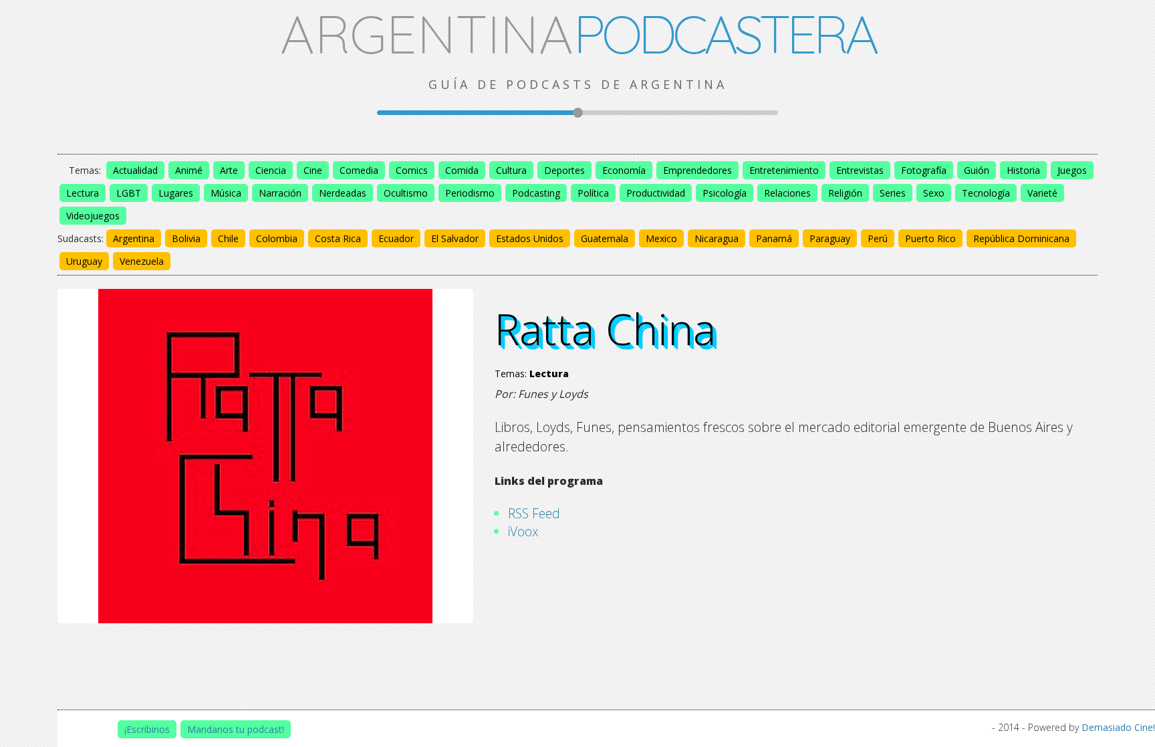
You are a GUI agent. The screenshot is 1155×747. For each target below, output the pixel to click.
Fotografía (923, 170)
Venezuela (142, 261)
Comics (412, 170)
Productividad (655, 193)
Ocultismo (406, 193)
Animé (189, 170)
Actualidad (135, 170)
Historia (1023, 170)
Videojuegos (93, 215)
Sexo (933, 193)
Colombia (276, 238)
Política (593, 193)
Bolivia (186, 238)
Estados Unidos (529, 238)
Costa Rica (338, 238)
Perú (878, 238)
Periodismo (470, 193)
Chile (228, 238)
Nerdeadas (342, 193)
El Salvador (455, 238)
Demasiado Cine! (1118, 727)
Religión (845, 193)
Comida (462, 170)
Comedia (359, 170)
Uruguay (84, 261)
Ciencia (270, 170)
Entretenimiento (784, 170)
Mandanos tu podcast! (235, 729)
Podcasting (536, 193)
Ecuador (396, 238)
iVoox (523, 531)
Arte (229, 170)
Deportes (564, 170)
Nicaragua (716, 238)
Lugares (175, 193)
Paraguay (829, 238)
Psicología (724, 193)
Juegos (1072, 170)
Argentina (133, 238)
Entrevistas (860, 170)
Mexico (661, 238)
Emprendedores (697, 170)
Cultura (511, 170)
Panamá (774, 238)
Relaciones (787, 193)
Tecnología (986, 193)
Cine (312, 170)
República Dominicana (1021, 238)
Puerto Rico (930, 238)
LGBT (128, 193)
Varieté (1042, 193)
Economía (624, 170)
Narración (280, 193)
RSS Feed (534, 513)
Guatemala (604, 238)
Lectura (82, 193)
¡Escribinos (147, 729)
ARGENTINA (578, 33)
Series (893, 193)
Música (226, 193)
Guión (976, 170)
